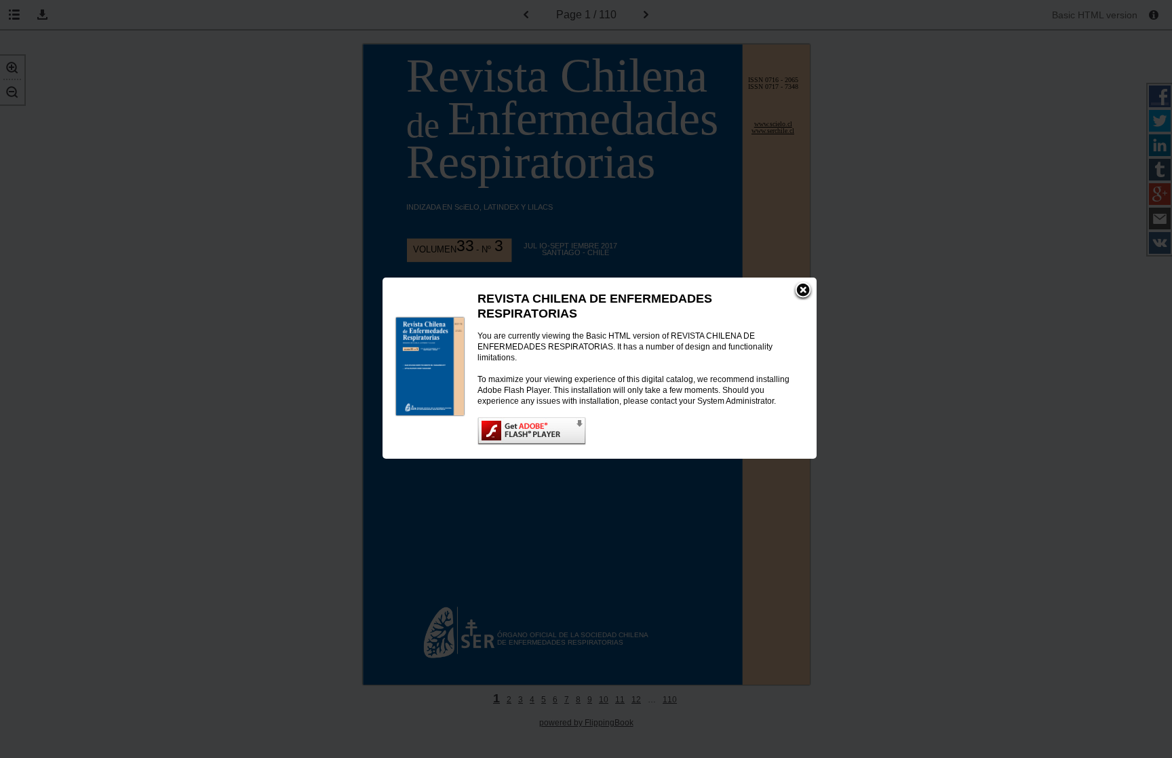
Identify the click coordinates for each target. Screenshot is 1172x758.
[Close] (803, 291)
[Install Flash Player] (633, 431)
